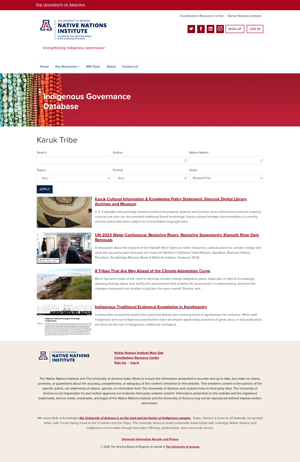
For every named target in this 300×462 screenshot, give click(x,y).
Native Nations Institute (244, 16)
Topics (41, 170)
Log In (255, 29)
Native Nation (199, 153)
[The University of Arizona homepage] (64, 5)
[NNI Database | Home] (72, 35)
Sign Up (234, 29)
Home (44, 67)
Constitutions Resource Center (202, 16)
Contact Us (130, 67)
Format (118, 170)
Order (193, 170)
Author (118, 153)
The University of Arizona (182, 447)
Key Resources (66, 67)
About (111, 67)
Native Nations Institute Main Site (138, 353)
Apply (45, 189)
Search (42, 153)
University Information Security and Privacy (150, 439)
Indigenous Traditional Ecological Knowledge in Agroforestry (151, 307)
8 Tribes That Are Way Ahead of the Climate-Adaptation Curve (152, 271)
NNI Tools (93, 67)
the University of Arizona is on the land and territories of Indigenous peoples (135, 418)
